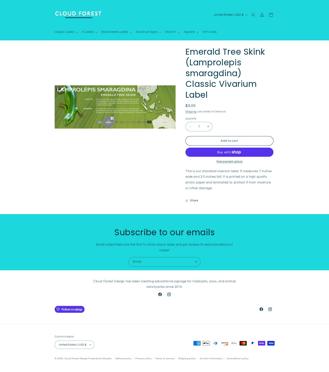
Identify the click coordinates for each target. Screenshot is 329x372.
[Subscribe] (196, 261)
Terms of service (165, 359)
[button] (66, 32)
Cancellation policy (238, 359)
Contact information (211, 359)
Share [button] (194, 200)
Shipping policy (187, 359)
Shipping (190, 111)
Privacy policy (143, 359)
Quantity (190, 119)
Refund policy (124, 359)
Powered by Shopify (100, 358)
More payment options (229, 161)
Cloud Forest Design (76, 358)
